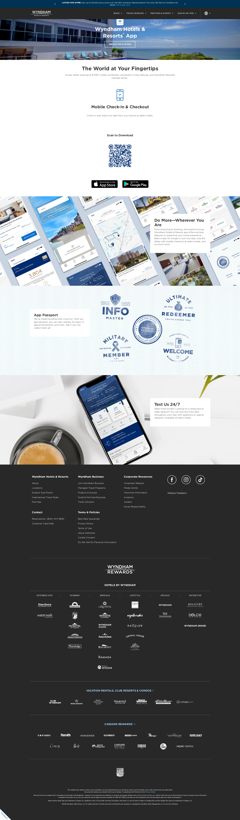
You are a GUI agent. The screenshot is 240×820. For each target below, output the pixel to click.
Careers (128, 502)
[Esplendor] (135, 616)
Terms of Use (85, 528)
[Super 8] (75, 616)
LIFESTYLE (135, 595)
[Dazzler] (135, 626)
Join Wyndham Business (91, 483)
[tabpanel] (120, 241)
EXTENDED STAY (45, 595)
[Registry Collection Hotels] (195, 605)
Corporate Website (134, 483)
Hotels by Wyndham (120, 585)
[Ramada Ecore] (105, 667)
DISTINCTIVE (195, 595)
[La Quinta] (105, 605)
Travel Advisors (86, 502)
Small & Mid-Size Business (92, 497)
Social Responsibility (134, 506)
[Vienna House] (135, 636)
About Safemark (86, 533)
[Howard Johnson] (75, 636)
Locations (37, 488)
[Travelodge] (75, 647)
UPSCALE (165, 595)
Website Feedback (177, 493)
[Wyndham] (165, 605)
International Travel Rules (45, 497)
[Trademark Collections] (165, 616)
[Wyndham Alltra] (135, 647)
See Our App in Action (120, 44)
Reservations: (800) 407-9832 (48, 519)
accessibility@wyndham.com (146, 795)
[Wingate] (105, 616)
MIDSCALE (105, 595)
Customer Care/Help (43, 523)
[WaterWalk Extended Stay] (45, 616)
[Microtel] (75, 626)
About (35, 483)
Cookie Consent (86, 537)
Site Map (36, 502)
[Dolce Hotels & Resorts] (195, 616)
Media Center (131, 488)
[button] (55, 4)
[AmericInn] (105, 636)
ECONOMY (75, 595)
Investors (129, 497)
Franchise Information (135, 492)
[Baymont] (105, 647)
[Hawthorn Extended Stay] (45, 605)
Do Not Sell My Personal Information (97, 542)
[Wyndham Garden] (105, 626)
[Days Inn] (75, 605)
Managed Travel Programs (92, 488)
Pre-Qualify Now (123, 5)
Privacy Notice (85, 523)
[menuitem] (118, 13)
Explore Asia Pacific (42, 492)
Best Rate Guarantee (89, 519)
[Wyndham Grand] (195, 626)
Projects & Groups (87, 492)
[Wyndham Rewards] (120, 569)
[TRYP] (135, 605)
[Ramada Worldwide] (105, 657)
